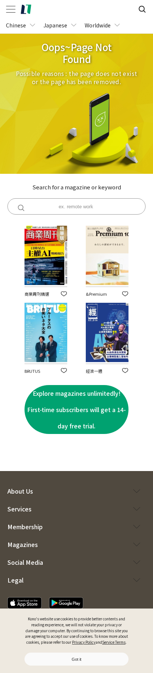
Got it (76, 659)
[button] (64, 293)
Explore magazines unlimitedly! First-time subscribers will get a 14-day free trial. (76, 409)
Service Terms (114, 642)
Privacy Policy (83, 642)
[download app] (24, 603)
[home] (26, 9)
